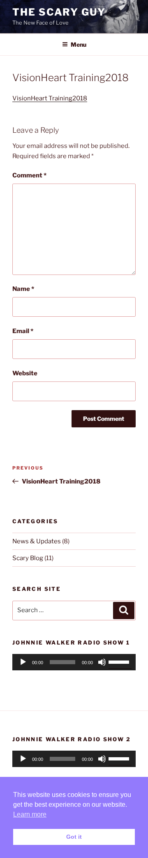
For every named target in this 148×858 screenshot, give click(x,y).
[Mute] (102, 662)
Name (23, 289)
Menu (78, 44)
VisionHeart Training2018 (49, 98)
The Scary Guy (59, 12)
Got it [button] (74, 836)
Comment (29, 175)
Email (22, 331)
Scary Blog (27, 558)
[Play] (23, 662)
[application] (74, 662)
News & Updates (36, 541)
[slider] (120, 661)
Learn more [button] (29, 814)
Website (24, 373)
